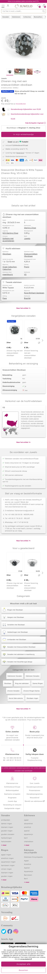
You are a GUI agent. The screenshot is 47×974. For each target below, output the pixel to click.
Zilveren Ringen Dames (31, 691)
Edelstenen (16, 17)
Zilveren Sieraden (13, 691)
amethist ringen (7, 858)
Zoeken (44, 11)
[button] (3, 5)
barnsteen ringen (8, 865)
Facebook (9, 931)
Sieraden (5, 17)
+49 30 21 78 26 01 (13, 760)
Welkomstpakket (12, 790)
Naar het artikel (22, 308)
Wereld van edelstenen (34, 801)
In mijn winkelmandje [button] (23, 134)
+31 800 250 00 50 (14, 758)
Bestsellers (38, 17)
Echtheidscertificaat (12, 787)
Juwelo (27, 238)
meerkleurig (8, 274)
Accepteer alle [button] (23, 964)
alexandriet (28, 824)
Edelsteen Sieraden (32, 676)
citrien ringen (6, 869)
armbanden (5, 820)
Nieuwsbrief (34, 798)
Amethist (27, 864)
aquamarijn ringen (8, 862)
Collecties (27, 17)
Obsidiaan (7, 254)
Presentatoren (34, 790)
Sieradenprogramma (35, 794)
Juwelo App (12, 801)
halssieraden (6, 842)
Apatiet (27, 868)
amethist (27, 827)
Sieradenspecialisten (34, 787)
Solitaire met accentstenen (8, 239)
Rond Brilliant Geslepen (34, 293)
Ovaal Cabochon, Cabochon (10, 268)
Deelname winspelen (12, 794)
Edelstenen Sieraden (15, 676)
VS (25, 274)
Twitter (3, 931)
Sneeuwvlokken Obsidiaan (30, 255)
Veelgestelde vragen (12, 808)
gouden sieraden (7, 834)
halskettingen (6, 838)
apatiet (27, 831)
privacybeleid (25, 959)
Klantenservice (12, 783)
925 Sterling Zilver (10, 233)
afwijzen (7, 956)
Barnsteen (28, 875)
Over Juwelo (35, 783)
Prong (26, 267)
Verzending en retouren (12, 805)
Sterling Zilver (30, 228)
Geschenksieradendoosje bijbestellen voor (27, 116)
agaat (26, 820)
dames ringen (6, 824)
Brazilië (27, 298)
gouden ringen (7, 831)
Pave (5, 298)
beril (26, 838)
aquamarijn (28, 834)
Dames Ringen (38, 684)
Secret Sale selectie (16, 698)
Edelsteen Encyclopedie (33, 857)
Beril (26, 879)
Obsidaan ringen (32, 698)
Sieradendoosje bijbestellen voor (26, 109)
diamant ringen (7, 827)
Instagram (15, 931)
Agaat (26, 861)
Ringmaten (12, 798)
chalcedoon (28, 842)
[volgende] (42, 340)
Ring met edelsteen (22, 684)
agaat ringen (6, 855)
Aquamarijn (28, 871)
